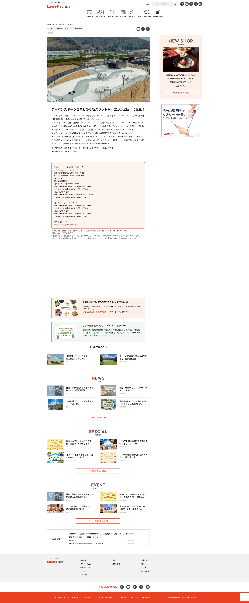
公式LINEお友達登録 (96, 311)
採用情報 (87, 597)
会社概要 (75, 597)
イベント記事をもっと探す (98, 521)
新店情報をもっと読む (180, 92)
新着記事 (59, 28)
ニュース (50, 28)
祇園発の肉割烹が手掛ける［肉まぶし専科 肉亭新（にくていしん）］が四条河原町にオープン (181, 78)
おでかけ (68, 28)
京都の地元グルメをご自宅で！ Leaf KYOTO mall (105, 302)
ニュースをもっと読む (98, 417)
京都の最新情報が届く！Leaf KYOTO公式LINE (104, 325)
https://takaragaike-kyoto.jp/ (65, 224)
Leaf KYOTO (50, 24)
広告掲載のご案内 (59, 597)
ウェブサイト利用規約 (104, 597)
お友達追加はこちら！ (99, 335)
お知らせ (72, 540)
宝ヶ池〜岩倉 (77, 28)
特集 (142, 564)
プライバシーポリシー (126, 597)
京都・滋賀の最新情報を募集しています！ (86, 543)
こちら (74, 151)
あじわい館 (145, 571)
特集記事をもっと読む (98, 471)
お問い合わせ (145, 597)
